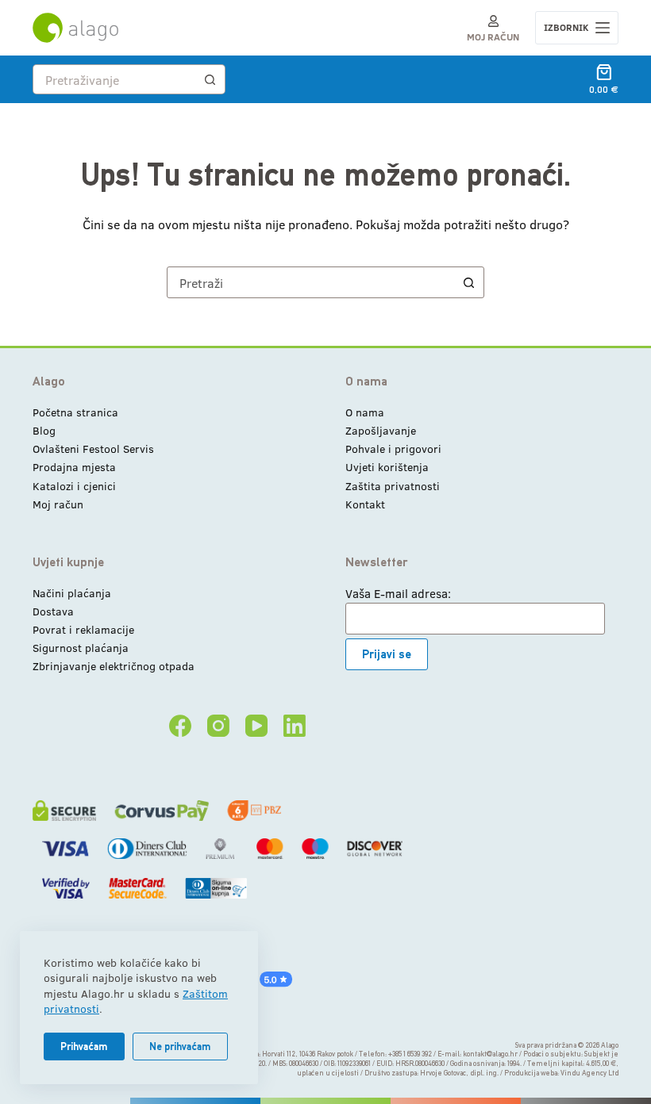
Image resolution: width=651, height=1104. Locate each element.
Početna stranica (75, 412)
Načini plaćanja (72, 592)
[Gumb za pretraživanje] (210, 79)
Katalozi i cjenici (74, 485)
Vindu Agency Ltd (589, 1073)
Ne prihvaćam (180, 1046)
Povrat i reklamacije (83, 629)
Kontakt (365, 504)
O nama (364, 412)
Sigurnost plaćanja (81, 647)
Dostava (53, 611)
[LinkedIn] (294, 726)
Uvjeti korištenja (387, 466)
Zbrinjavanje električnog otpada (114, 665)
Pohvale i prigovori (393, 448)
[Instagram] (218, 726)
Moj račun (58, 504)
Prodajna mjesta (74, 466)
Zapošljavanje (380, 430)
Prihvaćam (84, 1046)
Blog (44, 430)
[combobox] (114, 79)
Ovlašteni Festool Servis (93, 448)
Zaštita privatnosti (392, 485)
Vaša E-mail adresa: (398, 593)
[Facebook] (180, 726)
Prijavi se (386, 654)
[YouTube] (256, 726)
